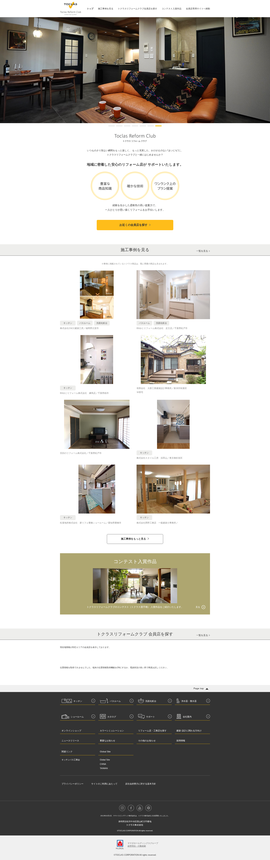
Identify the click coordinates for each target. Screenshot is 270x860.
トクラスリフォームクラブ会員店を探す (137, 8)
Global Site (105, 760)
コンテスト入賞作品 (171, 8)
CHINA (103, 764)
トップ (90, 8)
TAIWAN (104, 768)
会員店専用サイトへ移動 (198, 8)
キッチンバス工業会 (71, 760)
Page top (199, 688)
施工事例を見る (105, 8)
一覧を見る (202, 251)
